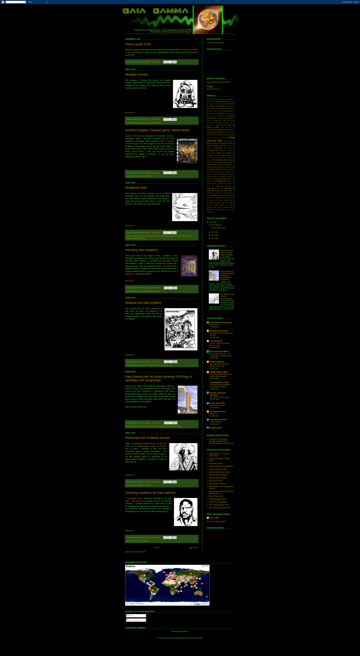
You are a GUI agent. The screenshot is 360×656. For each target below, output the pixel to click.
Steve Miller (228, 190)
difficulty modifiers (213, 127)
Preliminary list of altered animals (147, 437)
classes (229, 118)
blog (220, 113)
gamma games (137, 176)
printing (209, 179)
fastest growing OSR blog (145, 426)
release (220, 181)
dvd (225, 132)
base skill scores (215, 111)
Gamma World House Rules (219, 472)
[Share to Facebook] (172, 62)
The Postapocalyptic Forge (219, 505)
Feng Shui (129, 274)
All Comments (133, 620)
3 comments (156, 482)
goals (229, 148)
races (233, 179)
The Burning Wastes (218, 411)
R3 (213, 89)
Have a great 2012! (138, 44)
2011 (211, 222)
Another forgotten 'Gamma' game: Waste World (157, 130)
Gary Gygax (224, 145)
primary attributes (226, 176)
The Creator (214, 518)
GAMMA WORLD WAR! (219, 372)
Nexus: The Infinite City (166, 266)
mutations (184, 236)
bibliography (228, 111)
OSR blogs (177, 426)
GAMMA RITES (216, 428)
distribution (210, 130)
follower (215, 138)
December (215, 225)
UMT (154, 365)
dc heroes (135, 236)
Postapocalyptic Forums (218, 499)
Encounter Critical (215, 464)
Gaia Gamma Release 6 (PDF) (218, 82)
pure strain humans (221, 179)
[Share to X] (170, 62)
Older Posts (193, 548)
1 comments (155, 232)
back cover (211, 108)
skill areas (228, 188)
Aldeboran (210, 101)
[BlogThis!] (167, 62)
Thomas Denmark (223, 200)
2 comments (156, 119)
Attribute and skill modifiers (143, 303)
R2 (216, 89)
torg (190, 236)
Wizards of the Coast (214, 209)
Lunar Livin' (213, 324)
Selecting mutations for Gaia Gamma (150, 492)
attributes (135, 365)
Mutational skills (136, 187)
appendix (212, 104)
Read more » (130, 112)
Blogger (199, 638)
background (222, 108)
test (231, 195)
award (134, 426)
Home (156, 548)
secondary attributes (223, 186)
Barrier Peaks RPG (217, 403)
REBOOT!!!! (214, 413)
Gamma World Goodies (218, 469)
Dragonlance (231, 130)
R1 (218, 89)
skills (150, 365)
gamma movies (226, 143)
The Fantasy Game (213, 198)
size (219, 188)
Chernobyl (220, 118)
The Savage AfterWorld (219, 351)
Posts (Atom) (140, 552)
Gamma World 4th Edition (135, 454)
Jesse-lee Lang (230, 155)
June (213, 232)
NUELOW (229, 172)
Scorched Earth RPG (218, 420)
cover (224, 120)
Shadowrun (210, 188)
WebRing (184, 631)
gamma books (228, 141)
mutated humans (155, 123)
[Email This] (164, 62)
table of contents (224, 193)
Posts (130, 616)
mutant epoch (227, 162)
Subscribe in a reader (215, 43)
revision (229, 183)
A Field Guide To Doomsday (221, 323)
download (220, 130)
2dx (208, 99)
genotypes (145, 123)
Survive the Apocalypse (218, 502)
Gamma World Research (218, 478)
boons (227, 113)
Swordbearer (211, 193)
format (223, 138)
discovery (228, 127)
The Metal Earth (216, 341)
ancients (232, 101)
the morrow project (228, 198)
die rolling (228, 125)
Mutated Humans (136, 74)
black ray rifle (211, 113)
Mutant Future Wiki (216, 496)
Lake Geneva (221, 157)
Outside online (212, 176)
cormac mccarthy (213, 120)
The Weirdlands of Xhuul (219, 382)
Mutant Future (212, 164)
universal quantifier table (134, 238)
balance (232, 108)
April (213, 238)
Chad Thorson (218, 115)
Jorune (211, 157)
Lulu (208, 160)
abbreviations (217, 99)
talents (214, 195)
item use (219, 155)
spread (217, 190)
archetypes (222, 104)
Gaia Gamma (136, 123)
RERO (222, 183)
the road (212, 200)
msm (151, 236)
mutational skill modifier (161, 236)
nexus (158, 291)
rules (208, 186)
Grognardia (169, 426)
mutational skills (175, 236)
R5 (208, 89)
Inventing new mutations (141, 250)
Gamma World (212, 145)
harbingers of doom (225, 150)
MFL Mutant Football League (219, 397)
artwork (212, 106)
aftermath (229, 99)
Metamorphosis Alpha (219, 160)
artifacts (232, 104)
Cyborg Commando (223, 123)
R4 (210, 89)
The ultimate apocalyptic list (219, 508)
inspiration (210, 155)
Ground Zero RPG (216, 481)
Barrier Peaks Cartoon (217, 405)
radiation (211, 181)
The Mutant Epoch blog (219, 331)
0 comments (156, 62)
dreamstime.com (214, 132)
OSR (220, 174)
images (228, 153)
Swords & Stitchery (133, 136)
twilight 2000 (221, 202)
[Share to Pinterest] (175, 62)
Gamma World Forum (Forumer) (221, 466)
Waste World (138, 151)
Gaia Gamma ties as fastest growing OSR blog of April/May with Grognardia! (158, 378)
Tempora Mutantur (217, 362)
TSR (210, 202)
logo (230, 157)
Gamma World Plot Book (218, 475)
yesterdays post (134, 498)
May (213, 235)
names (221, 169)
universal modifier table (165, 365)
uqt (145, 238)
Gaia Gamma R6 (138, 501)
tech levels (223, 195)
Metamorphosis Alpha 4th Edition (151, 446)
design (217, 125)
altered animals (137, 485)
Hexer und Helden (214, 153)
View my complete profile (216, 521)
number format (211, 174)
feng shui (135, 291)
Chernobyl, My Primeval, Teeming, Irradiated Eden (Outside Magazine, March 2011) (221, 441)
